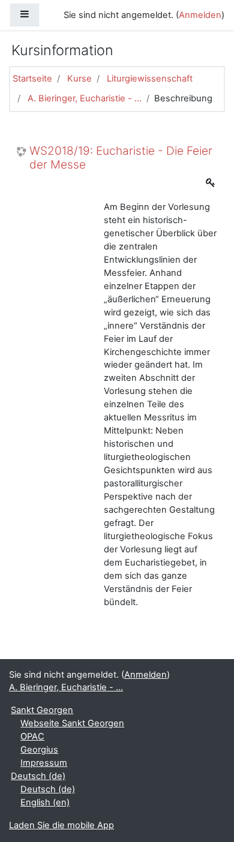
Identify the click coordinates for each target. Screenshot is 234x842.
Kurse (79, 78)
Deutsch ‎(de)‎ (38, 776)
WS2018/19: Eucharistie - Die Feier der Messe (120, 158)
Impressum (43, 762)
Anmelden (200, 15)
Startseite (32, 78)
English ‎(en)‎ (45, 802)
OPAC (32, 736)
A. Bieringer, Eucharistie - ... (85, 98)
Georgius (39, 749)
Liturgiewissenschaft (150, 78)
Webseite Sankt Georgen (72, 723)
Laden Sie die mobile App (61, 825)
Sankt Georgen (42, 710)
